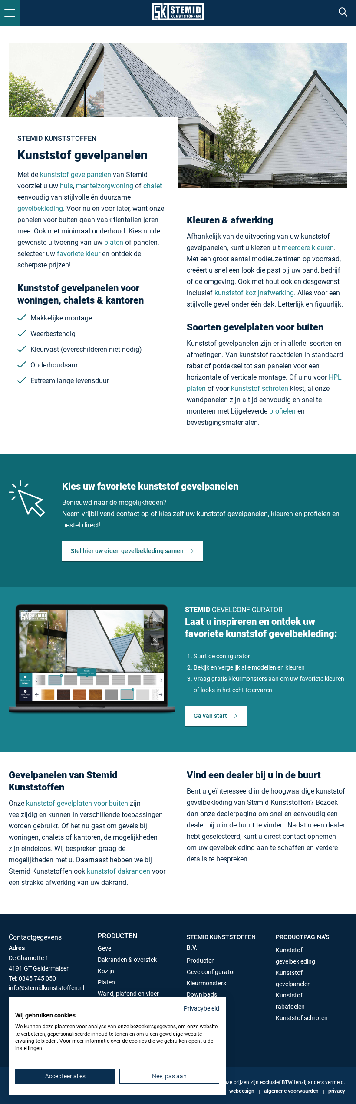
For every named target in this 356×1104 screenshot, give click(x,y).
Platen (106, 982)
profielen (282, 411)
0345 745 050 (37, 978)
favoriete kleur (78, 254)
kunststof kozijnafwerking (254, 293)
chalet (152, 186)
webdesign (241, 1091)
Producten (201, 960)
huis (66, 186)
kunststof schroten (259, 388)
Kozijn (106, 970)
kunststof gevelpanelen (75, 174)
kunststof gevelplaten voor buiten (77, 803)
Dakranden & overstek (127, 959)
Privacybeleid (201, 1008)
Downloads (202, 994)
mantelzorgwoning (104, 186)
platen (114, 242)
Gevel (105, 948)
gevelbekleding (40, 208)
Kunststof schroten (302, 1017)
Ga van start (210, 715)
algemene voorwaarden (291, 1091)
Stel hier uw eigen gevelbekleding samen (127, 550)
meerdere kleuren (308, 247)
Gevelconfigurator (211, 971)
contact (127, 514)
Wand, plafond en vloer (128, 993)
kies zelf (171, 514)
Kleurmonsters (206, 983)
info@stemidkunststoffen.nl (46, 987)
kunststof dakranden (118, 871)
